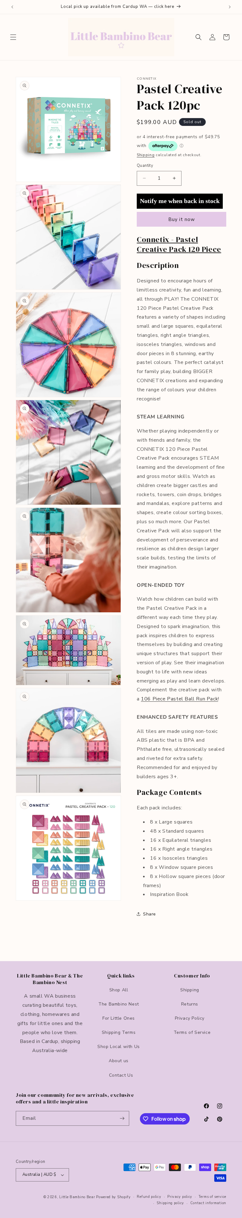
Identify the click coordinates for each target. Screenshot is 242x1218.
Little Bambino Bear (77, 1197)
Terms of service (212, 1196)
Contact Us (121, 1075)
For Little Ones (118, 1018)
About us (119, 1061)
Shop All (118, 990)
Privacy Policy (190, 1018)
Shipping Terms (118, 1032)
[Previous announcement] (12, 7)
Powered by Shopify (113, 1197)
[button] (13, 37)
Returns (189, 1004)
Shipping (146, 154)
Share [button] (149, 914)
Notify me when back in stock (180, 200)
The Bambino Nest (118, 1004)
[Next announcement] (230, 7)
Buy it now (181, 219)
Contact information (208, 1203)
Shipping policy (170, 1203)
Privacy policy (179, 1196)
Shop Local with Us (118, 1047)
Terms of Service (192, 1032)
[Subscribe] (122, 1118)
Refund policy (149, 1196)
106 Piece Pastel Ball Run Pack (179, 698)
